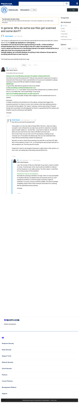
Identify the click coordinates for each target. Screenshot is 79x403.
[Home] (9, 4)
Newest (35, 65)
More (34, 10)
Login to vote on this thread (63, 25)
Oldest (24, 65)
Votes (29, 65)
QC (7, 68)
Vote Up (7, 116)
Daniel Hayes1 (9, 36)
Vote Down (9, 116)
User (77, 3)
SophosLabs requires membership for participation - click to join (39, 400)
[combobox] (41, 4)
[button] (67, 4)
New (73, 10)
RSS (69, 48)
